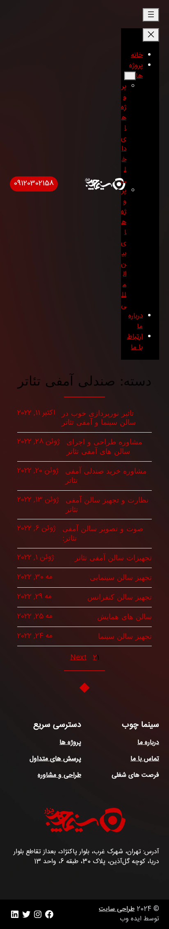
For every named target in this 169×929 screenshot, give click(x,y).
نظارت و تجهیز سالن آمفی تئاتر (107, 505)
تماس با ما (144, 758)
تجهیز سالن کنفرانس (119, 597)
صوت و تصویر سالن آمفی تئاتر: (102, 533)
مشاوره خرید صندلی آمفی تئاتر (106, 476)
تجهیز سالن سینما (125, 636)
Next (78, 658)
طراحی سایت (117, 909)
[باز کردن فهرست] (151, 15)
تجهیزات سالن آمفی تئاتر (113, 558)
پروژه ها (70, 742)
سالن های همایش (124, 617)
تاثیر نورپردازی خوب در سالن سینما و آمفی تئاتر (99, 418)
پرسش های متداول (55, 758)
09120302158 (34, 183)
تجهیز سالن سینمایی (121, 577)
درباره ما (148, 742)
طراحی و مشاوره (59, 775)
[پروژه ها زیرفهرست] (130, 76)
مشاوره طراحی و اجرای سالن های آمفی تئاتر (104, 446)
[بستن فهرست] (151, 35)
